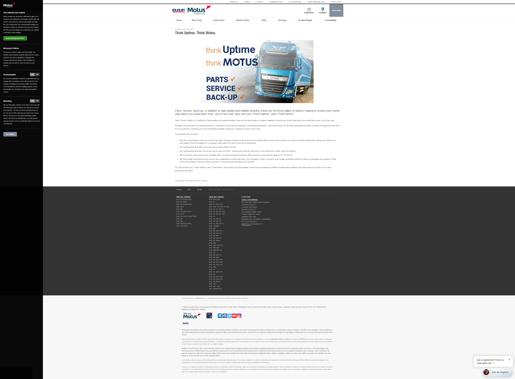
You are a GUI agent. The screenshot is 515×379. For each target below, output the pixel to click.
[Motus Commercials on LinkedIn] (220, 316)
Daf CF (212, 202)
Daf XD (179, 219)
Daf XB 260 (214, 235)
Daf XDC (180, 206)
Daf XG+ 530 (214, 286)
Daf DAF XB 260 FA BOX (219, 206)
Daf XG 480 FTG (216, 276)
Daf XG (179, 221)
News (247, 2)
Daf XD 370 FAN (216, 262)
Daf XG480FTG (215, 288)
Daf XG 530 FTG (216, 279)
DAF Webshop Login (317, 2)
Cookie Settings (249, 207)
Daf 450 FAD (214, 199)
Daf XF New (181, 202)
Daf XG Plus (182, 226)
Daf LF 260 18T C (216, 223)
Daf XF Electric (184, 211)
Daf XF (212, 269)
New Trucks (197, 20)
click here (239, 341)
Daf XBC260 (214, 247)
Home (179, 20)
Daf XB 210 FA (215, 233)
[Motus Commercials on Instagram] (239, 316)
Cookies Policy (249, 204)
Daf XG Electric (184, 204)
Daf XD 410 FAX (216, 264)
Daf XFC (180, 214)
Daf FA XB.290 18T (217, 214)
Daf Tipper (214, 226)
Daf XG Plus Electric (186, 216)
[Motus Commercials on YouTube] (234, 316)
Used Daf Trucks (216, 197)
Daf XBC (212, 243)
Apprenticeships (276, 2)
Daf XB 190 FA (215, 231)
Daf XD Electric (184, 199)
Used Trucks (218, 20)
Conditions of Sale (251, 214)
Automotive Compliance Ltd (246, 360)
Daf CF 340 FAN (216, 204)
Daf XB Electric (184, 223)
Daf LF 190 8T (215, 219)
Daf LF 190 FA (215, 221)
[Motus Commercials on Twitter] (229, 316)
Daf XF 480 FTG (216, 272)
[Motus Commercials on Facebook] (225, 316)
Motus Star (336, 2)
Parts (264, 20)
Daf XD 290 (214, 257)
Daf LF (212, 216)
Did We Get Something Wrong (256, 202)
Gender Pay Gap (249, 217)
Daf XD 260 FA (215, 255)
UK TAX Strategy (249, 221)
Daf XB (179, 209)
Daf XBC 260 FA (216, 245)
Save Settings (10, 134)
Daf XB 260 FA (215, 238)
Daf (189, 189)
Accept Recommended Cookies (15, 38)
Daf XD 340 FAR (216, 260)
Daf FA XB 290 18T (217, 211)
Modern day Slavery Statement (256, 219)
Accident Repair (305, 20)
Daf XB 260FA (215, 240)
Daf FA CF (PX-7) (216, 209)
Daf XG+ (212, 284)
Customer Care (296, 2)
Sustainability (330, 20)
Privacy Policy (249, 209)
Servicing (282, 20)
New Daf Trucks (183, 197)
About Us (234, 2)
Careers (260, 2)
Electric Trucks (242, 20)
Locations (246, 197)
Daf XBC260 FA (215, 250)
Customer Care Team (252, 212)
